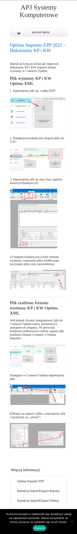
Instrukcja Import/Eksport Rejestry (38, 491)
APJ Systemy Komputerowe (39, 11)
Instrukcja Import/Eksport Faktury (38, 500)
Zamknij (39, 528)
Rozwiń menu (41, 32)
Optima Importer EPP (30, 481)
